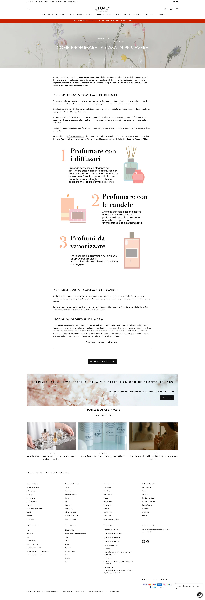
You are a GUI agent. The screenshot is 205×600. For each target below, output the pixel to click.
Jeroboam (68, 505)
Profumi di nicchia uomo (112, 541)
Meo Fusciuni (108, 491)
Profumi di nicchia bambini (113, 533)
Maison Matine (108, 484)
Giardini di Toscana (71, 484)
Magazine (39, 2)
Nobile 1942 (108, 512)
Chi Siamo (30, 2)
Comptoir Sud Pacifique (34, 508)
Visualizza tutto (102, 415)
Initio (66, 501)
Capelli (89, 15)
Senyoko (145, 494)
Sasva (144, 491)
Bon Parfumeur (31, 501)
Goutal (67, 487)
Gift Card (151, 15)
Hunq (67, 498)
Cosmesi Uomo (114, 15)
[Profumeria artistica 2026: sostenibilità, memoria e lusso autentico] (153, 436)
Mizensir (106, 498)
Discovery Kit (46, 15)
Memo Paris (107, 487)
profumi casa (85, 42)
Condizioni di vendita (34, 548)
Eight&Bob (30, 519)
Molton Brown (108, 501)
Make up (100, 15)
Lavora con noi (73, 2)
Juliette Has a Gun (71, 512)
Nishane (106, 508)
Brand (162, 15)
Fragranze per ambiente (112, 530)
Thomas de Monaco (148, 501)
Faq (65, 2)
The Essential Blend (148, 498)
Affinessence (31, 491)
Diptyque (30, 516)
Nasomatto (107, 505)
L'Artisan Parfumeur (71, 516)
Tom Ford (145, 508)
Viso (72, 15)
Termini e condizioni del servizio (37, 551)
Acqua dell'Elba (32, 484)
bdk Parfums (31, 498)
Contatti (58, 2)
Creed (29, 512)
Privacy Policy (31, 540)
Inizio (98, 38)
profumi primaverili (109, 42)
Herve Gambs (69, 491)
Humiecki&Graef (70, 494)
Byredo (29, 505)
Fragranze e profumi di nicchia (75, 533)
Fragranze (61, 15)
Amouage (30, 494)
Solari (127, 15)
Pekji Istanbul (146, 487)
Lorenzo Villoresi (70, 519)
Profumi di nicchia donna (112, 537)
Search (29, 530)
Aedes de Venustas (33, 487)
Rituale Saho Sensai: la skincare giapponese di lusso (103, 456)
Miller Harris (108, 494)
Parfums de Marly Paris (111, 519)
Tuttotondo (145, 512)
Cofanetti (138, 15)
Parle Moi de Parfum (149, 484)
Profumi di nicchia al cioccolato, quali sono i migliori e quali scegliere (118, 571)
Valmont (144, 516)
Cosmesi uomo (70, 551)
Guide (46, 2)
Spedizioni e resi (32, 544)
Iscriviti (167, 398)
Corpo (80, 15)
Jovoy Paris (68, 508)
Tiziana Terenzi (147, 505)
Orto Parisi (107, 516)
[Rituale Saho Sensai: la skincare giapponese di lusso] (102, 436)
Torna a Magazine (104, 361)
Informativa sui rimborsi (34, 555)
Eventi (52, 2)
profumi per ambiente (96, 42)
